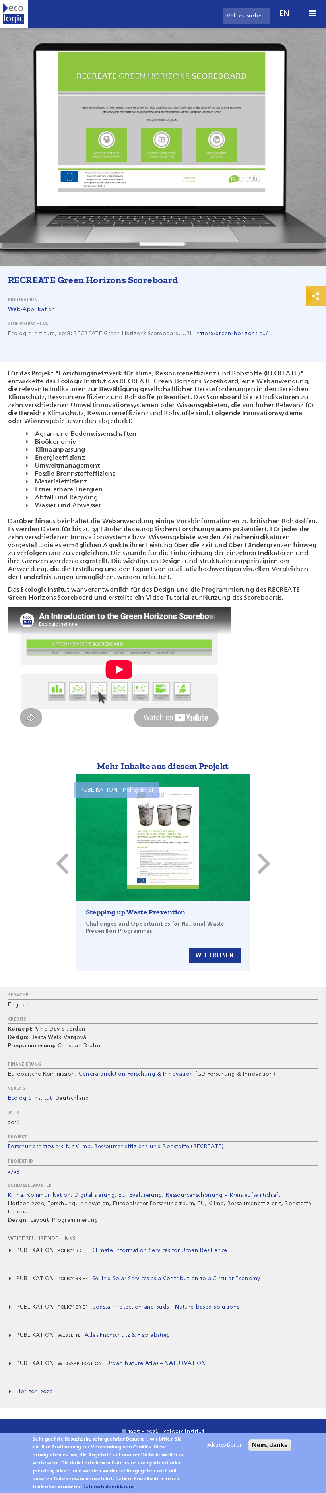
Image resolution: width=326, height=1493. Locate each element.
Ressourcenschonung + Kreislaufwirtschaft (223, 1195)
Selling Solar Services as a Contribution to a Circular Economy (176, 1278)
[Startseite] (14, 14)
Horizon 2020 (34, 1391)
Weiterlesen (214, 955)
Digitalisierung (94, 1195)
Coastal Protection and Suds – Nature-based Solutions (165, 1307)
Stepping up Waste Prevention (136, 912)
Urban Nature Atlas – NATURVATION (156, 1363)
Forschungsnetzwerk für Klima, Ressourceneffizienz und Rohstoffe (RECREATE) (116, 1146)
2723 (13, 1171)
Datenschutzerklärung (108, 1487)
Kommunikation (49, 1195)
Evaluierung (146, 1195)
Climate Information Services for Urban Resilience (159, 1250)
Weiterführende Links (42, 1238)
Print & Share (316, 296)
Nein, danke (270, 1445)
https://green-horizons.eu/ (232, 333)
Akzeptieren (225, 1445)
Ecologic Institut (30, 1098)
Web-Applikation (32, 309)
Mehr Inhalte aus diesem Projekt (163, 766)
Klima (15, 1195)
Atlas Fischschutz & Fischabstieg (127, 1335)
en (284, 13)
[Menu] (312, 14)
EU (122, 1195)
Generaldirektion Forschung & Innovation (136, 1074)
